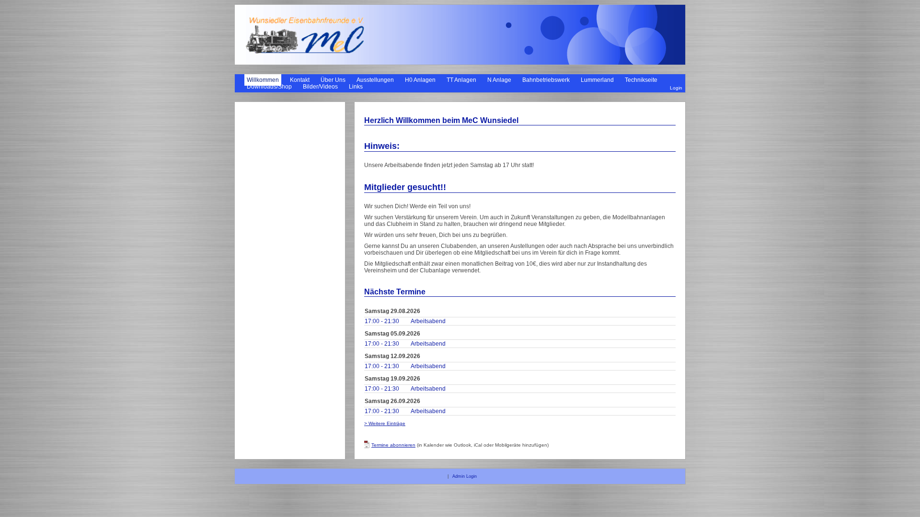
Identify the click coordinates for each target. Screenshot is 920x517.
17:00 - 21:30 (382, 321)
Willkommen (263, 80)
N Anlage (499, 80)
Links (356, 86)
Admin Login (464, 476)
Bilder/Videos (320, 86)
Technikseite (641, 80)
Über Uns (333, 80)
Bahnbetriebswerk (546, 80)
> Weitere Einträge (384, 423)
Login (676, 87)
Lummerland (597, 80)
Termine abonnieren (393, 445)
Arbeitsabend (428, 321)
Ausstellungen (375, 80)
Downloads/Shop (269, 86)
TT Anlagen (461, 80)
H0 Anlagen (420, 80)
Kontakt (300, 80)
